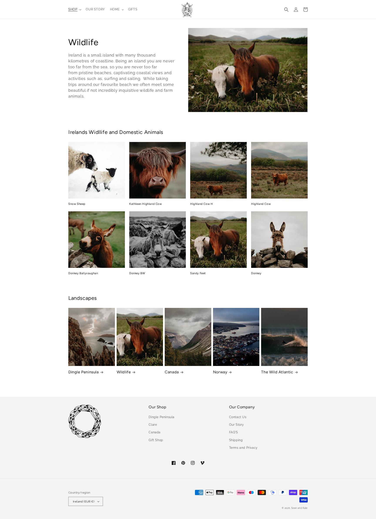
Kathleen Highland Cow (145, 203)
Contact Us (238, 417)
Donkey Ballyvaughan (83, 273)
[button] (74, 9)
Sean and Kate (299, 508)
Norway (220, 372)
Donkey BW (137, 273)
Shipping (236, 440)
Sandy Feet (198, 273)
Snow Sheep (77, 203)
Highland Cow (261, 203)
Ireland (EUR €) (83, 501)
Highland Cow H (201, 203)
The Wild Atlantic (277, 372)
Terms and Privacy (243, 447)
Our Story (236, 424)
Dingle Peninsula (83, 372)
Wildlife (124, 372)
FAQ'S (233, 432)
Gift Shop (156, 440)
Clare (153, 424)
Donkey (256, 273)
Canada (172, 372)
